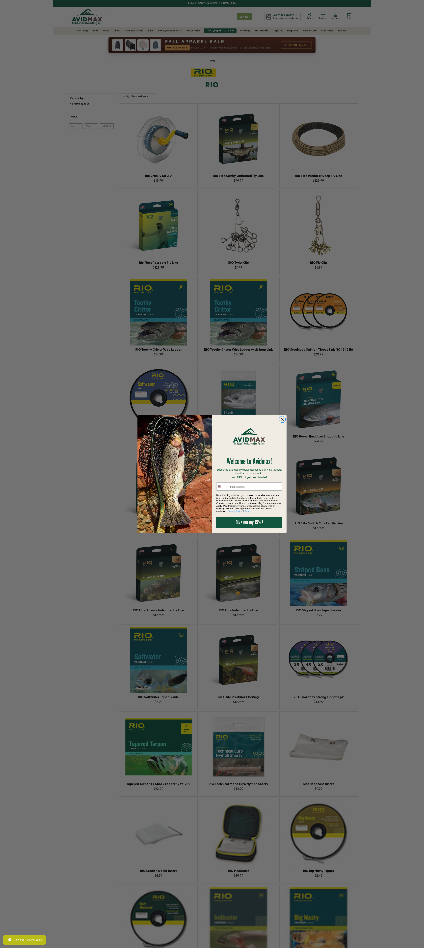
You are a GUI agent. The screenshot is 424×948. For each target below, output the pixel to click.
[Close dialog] (282, 419)
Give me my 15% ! (249, 522)
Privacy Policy (235, 511)
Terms (248, 511)
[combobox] (222, 486)
